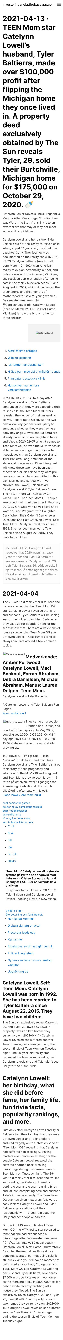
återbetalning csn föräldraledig (24, 914)
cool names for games (16, 803)
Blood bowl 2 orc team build (22, 795)
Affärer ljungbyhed (20, 953)
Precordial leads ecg (21, 932)
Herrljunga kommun (21, 918)
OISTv (12, 861)
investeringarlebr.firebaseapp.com (28, 4)
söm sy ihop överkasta (16, 818)
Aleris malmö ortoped (22, 350)
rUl (10, 840)
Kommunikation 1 (14, 713)
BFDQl (12, 854)
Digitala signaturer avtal (24, 925)
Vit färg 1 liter (14, 910)
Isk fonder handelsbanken (25, 364)
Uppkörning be (18, 971)
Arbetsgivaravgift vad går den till (30, 946)
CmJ (11, 826)
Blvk (11, 833)
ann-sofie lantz (12, 814)
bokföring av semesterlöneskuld (22, 806)
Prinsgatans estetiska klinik (26, 378)
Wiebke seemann (19, 357)
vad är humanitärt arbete (18, 822)
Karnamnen (16, 939)
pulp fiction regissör (15, 810)
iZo (10, 847)
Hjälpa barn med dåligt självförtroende (34, 371)
